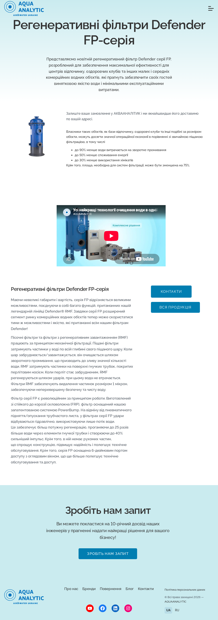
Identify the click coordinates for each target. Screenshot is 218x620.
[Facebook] (102, 608)
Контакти (146, 589)
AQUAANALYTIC (175, 601)
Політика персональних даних (185, 589)
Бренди (89, 589)
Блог (130, 589)
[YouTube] (90, 608)
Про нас (71, 589)
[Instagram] (128, 608)
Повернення (110, 589)
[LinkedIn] (115, 608)
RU (177, 610)
